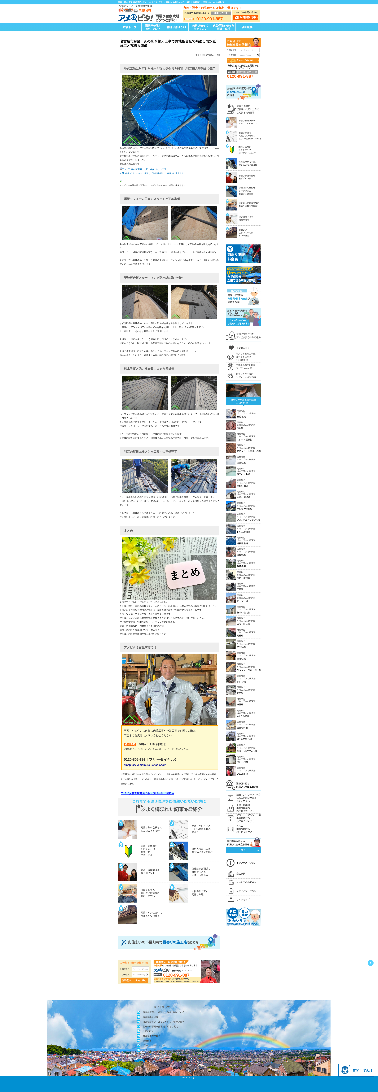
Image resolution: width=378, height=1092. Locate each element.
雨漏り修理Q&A (176, 27)
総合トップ (129, 27)
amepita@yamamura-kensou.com (145, 764)
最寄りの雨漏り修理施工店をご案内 (160, 1026)
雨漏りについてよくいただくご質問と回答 (164, 1022)
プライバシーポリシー (154, 1045)
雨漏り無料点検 (150, 1017)
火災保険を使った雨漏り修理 (223, 27)
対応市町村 (148, 1031)
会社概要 (247, 27)
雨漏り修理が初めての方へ (153, 27)
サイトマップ (149, 1050)
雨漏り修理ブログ (151, 1036)
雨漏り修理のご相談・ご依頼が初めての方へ (165, 1012)
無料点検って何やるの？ (200, 27)
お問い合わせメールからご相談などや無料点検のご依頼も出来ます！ (152, 173)
